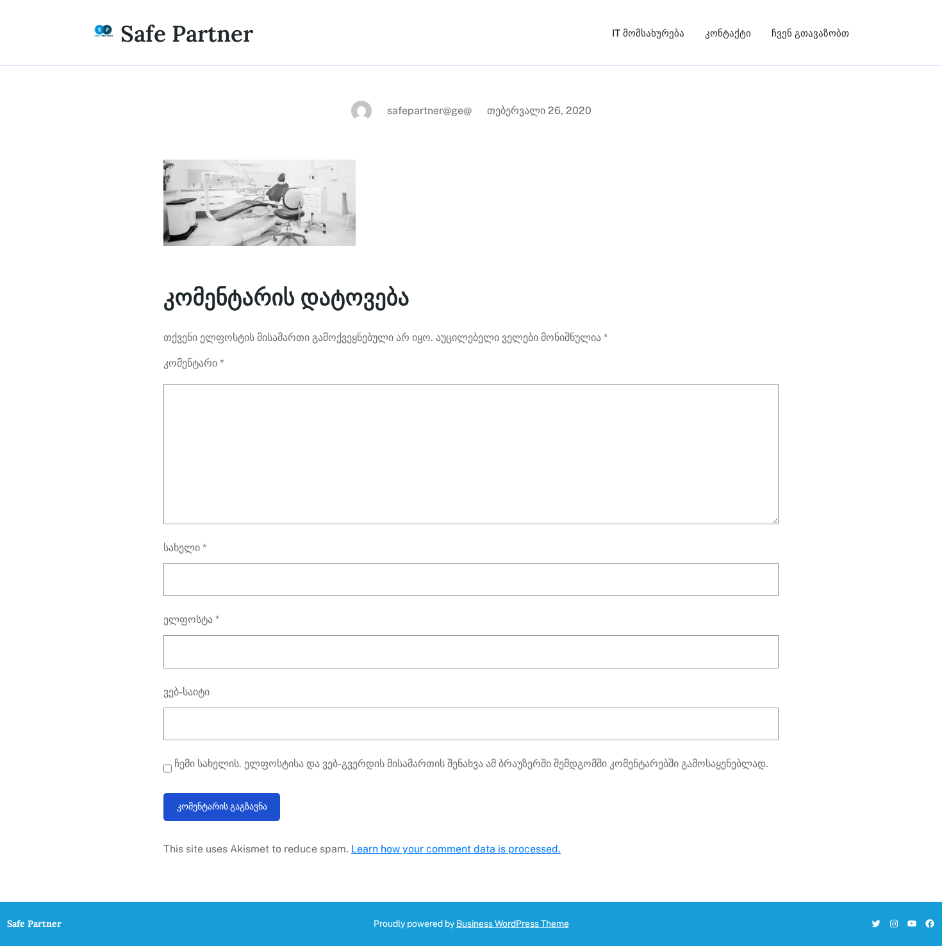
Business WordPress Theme (512, 923)
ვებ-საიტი (186, 692)
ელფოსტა (191, 619)
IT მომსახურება (648, 32)
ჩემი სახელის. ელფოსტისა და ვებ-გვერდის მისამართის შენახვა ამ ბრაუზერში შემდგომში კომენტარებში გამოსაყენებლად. (471, 764)
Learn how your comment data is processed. (456, 849)
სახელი (184, 548)
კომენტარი (193, 363)
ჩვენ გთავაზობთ (810, 32)
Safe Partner (186, 33)
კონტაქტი (728, 32)
